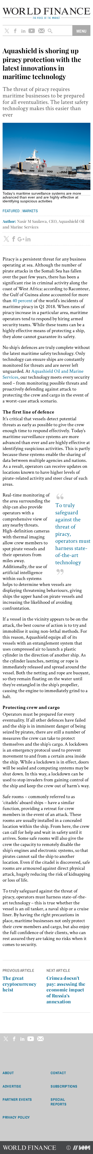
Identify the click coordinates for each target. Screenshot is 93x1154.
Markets (30, 211)
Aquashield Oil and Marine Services (43, 374)
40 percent (22, 300)
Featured (11, 211)
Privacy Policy (16, 1117)
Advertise (12, 1086)
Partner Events (17, 1099)
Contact (58, 1073)
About (8, 1073)
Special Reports (58, 1101)
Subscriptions (64, 1086)
